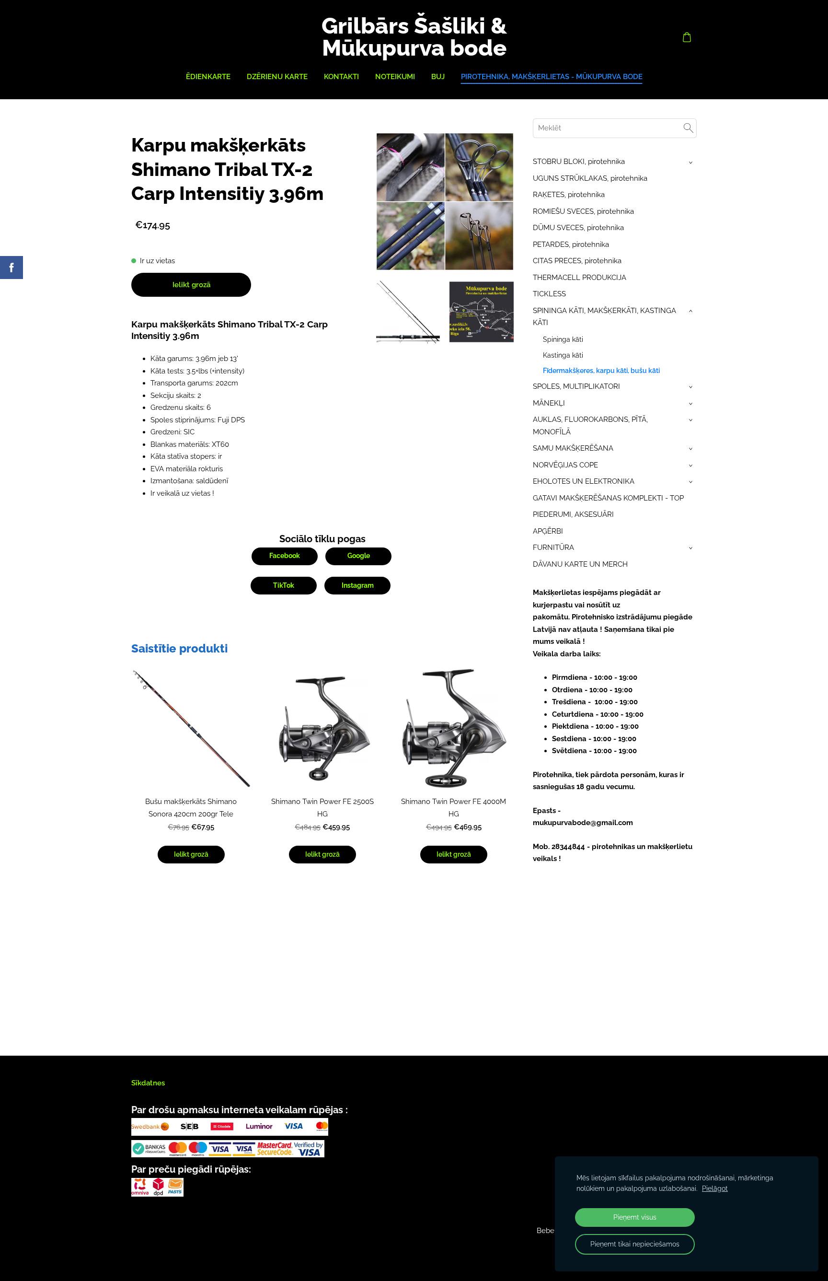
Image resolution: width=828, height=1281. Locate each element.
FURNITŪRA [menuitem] (553, 547)
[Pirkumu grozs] (687, 37)
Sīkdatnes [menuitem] (148, 1083)
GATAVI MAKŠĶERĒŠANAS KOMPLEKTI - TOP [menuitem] (608, 498)
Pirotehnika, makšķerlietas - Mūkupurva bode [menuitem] (552, 76)
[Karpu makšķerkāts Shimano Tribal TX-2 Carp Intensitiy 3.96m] (408, 312)
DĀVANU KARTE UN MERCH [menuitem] (580, 564)
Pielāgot (715, 1188)
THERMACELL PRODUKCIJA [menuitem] (579, 277)
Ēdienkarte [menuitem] (208, 76)
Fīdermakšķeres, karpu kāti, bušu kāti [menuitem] (601, 370)
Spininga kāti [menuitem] (563, 339)
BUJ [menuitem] (438, 76)
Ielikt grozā (191, 284)
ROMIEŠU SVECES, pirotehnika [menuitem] (583, 211)
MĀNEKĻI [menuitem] (549, 403)
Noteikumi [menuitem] (395, 76)
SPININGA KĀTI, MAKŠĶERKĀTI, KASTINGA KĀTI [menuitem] (604, 316)
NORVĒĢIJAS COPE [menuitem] (565, 465)
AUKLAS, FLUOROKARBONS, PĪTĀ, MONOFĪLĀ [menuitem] (590, 425)
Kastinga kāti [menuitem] (563, 355)
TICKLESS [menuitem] (549, 294)
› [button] (692, 162)
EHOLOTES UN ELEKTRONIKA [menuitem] (583, 481)
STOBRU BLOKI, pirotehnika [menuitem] (579, 161)
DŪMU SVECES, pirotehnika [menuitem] (578, 227)
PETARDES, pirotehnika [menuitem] (571, 244)
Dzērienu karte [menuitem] (277, 76)
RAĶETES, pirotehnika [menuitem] (569, 194)
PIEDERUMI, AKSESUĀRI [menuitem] (573, 514)
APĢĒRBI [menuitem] (548, 531)
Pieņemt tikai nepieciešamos (634, 1244)
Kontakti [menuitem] (341, 76)
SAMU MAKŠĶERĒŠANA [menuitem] (573, 448)
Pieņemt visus (634, 1217)
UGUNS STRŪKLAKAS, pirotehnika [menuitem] (590, 178)
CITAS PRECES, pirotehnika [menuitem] (577, 260)
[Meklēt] (688, 128)
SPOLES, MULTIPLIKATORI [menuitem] (576, 386)
